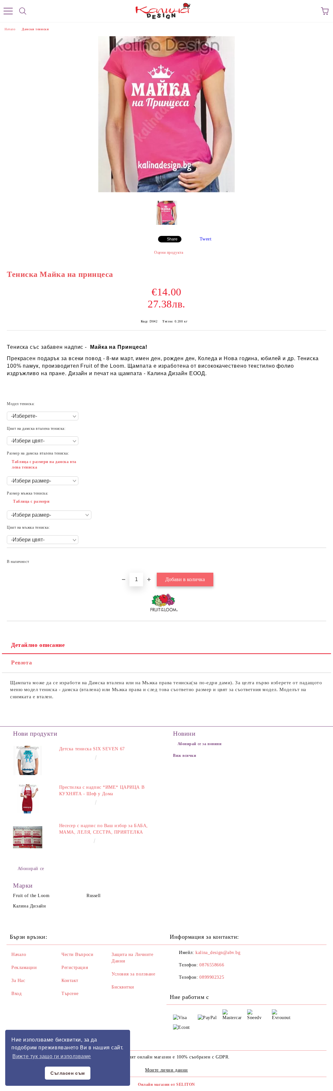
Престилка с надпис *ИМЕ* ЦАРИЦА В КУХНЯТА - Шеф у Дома (101, 790)
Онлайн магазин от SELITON (166, 1084)
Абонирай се (31, 868)
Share (172, 239)
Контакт (69, 980)
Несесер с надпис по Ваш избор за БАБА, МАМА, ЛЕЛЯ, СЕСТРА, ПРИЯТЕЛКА (103, 829)
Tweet (206, 239)
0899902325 (211, 977)
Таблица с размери (31, 501)
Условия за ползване (133, 974)
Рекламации (24, 967)
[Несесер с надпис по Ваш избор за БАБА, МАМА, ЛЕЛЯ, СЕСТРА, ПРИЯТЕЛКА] (27, 837)
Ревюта (21, 662)
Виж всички (184, 755)
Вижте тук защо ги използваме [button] (51, 1056)
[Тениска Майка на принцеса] (166, 190)
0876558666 (211, 964)
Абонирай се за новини (200, 744)
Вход (16, 993)
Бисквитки (123, 987)
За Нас (18, 980)
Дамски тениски (35, 29)
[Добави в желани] (317, 559)
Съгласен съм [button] (67, 1073)
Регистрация (74, 967)
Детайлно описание (38, 645)
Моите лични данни (166, 1070)
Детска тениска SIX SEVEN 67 (92, 748)
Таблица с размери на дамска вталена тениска (44, 464)
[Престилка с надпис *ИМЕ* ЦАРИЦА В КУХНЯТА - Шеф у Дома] (27, 798)
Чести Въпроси (77, 954)
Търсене (70, 993)
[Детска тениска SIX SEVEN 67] (27, 760)
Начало (10, 29)
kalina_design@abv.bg (217, 952)
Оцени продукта (168, 252)
